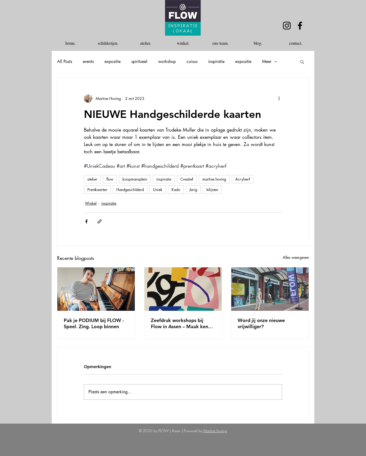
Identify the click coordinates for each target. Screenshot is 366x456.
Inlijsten (212, 189)
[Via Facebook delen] (86, 221)
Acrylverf (242, 179)
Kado (175, 189)
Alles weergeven (296, 257)
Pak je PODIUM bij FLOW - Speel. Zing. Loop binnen (94, 323)
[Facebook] (300, 25)
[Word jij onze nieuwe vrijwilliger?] (270, 289)
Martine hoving (215, 430)
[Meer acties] (279, 98)
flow (109, 179)
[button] (302, 61)
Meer (266, 61)
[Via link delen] (99, 221)
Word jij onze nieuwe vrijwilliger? (261, 323)
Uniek (157, 189)
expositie (112, 61)
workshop (167, 61)
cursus (191, 61)
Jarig (193, 189)
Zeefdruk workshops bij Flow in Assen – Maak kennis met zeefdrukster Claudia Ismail (182, 323)
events (88, 61)
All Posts (64, 61)
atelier (92, 179)
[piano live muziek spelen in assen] (96, 289)
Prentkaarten (97, 189)
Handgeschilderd (130, 189)
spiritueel (139, 61)
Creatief (186, 179)
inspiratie (216, 61)
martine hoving (214, 179)
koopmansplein (134, 179)
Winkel (90, 203)
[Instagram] (287, 25)
